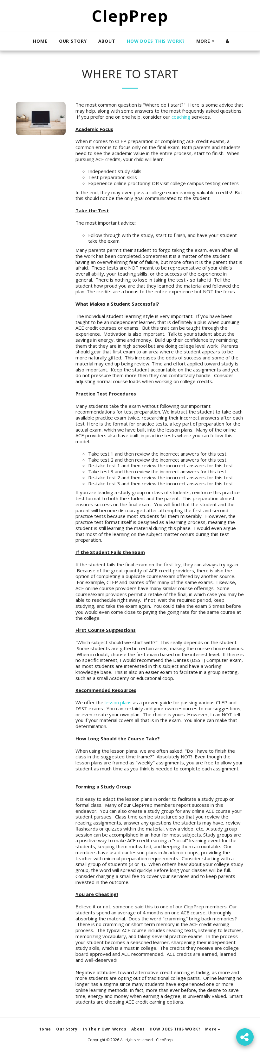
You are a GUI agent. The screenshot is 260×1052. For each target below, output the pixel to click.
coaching (181, 117)
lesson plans (118, 702)
